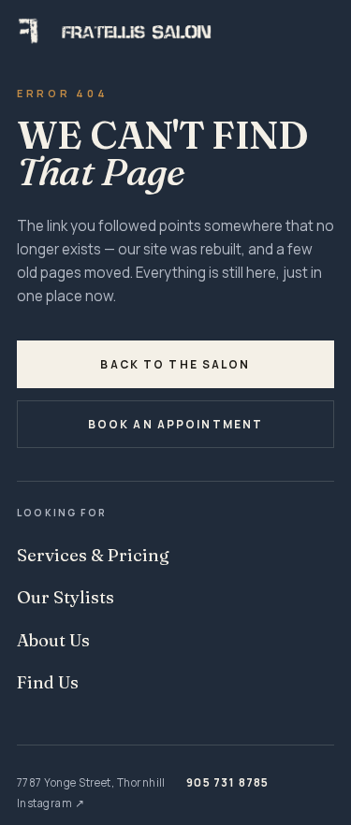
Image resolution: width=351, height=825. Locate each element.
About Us (53, 640)
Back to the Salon (175, 364)
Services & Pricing (93, 555)
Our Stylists (65, 597)
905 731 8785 (227, 782)
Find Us (48, 682)
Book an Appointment (176, 424)
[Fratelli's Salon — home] (175, 31)
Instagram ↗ (50, 803)
